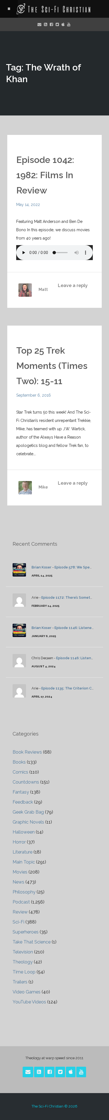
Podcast (21, 902)
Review (20, 912)
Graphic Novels (28, 822)
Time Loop (24, 972)
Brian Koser (41, 567)
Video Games (27, 992)
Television (23, 952)
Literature (22, 852)
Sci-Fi (18, 922)
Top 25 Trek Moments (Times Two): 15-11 (51, 365)
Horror (19, 842)
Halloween (24, 832)
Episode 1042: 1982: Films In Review (45, 175)
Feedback (23, 802)
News (18, 882)
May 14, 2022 (28, 204)
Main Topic (24, 862)
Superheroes (26, 932)
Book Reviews (27, 752)
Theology (23, 962)
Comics (20, 772)
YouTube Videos (29, 1002)
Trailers (20, 982)
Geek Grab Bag (28, 812)
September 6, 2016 (33, 395)
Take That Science (32, 942)
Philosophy (24, 892)
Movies (20, 872)
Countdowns (26, 782)
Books (19, 762)
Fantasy (21, 792)
